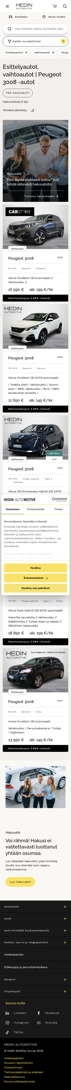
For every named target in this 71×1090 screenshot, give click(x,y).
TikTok (18, 1032)
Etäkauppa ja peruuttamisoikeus (25, 967)
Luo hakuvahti (20, 881)
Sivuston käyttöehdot (18, 1062)
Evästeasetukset (33, 577)
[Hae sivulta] (65, 6)
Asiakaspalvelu (14, 954)
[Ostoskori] (54, 6)
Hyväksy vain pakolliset (36, 588)
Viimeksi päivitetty (15, 110)
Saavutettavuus (14, 1076)
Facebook (52, 1013)
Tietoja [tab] (58, 509)
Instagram (21, 1022)
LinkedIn (20, 1013)
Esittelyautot (14, 52)
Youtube (51, 1022)
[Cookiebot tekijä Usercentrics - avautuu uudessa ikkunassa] (52, 499)
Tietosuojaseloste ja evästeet (23, 1072)
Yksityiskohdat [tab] (35, 509)
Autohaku (21, 16)
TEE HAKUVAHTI (18, 93)
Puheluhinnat (13, 1067)
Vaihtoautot (42, 52)
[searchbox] (39, 29)
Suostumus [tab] (13, 509)
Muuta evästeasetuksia (19, 1081)
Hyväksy (36, 567)
